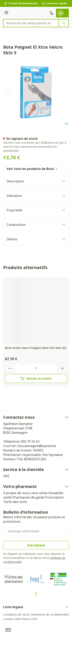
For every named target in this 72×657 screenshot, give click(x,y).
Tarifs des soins (15, 502)
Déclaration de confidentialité (49, 614)
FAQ (6, 476)
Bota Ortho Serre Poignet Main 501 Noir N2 (35, 348)
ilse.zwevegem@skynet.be (36, 446)
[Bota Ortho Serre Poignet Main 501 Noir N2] (36, 311)
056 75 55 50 (30, 441)
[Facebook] (36, 594)
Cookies (8, 619)
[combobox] (31, 23)
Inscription (36, 545)
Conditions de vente (16, 614)
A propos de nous (16, 493)
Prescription (54, 497)
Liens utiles (39, 493)
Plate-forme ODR (25, 619)
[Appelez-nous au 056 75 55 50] (52, 13)
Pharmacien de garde (28, 497)
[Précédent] (7, 92)
